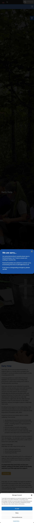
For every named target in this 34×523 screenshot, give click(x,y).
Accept (17, 508)
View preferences (17, 517)
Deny (17, 513)
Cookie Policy (16, 521)
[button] (31, 495)
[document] (17, 261)
